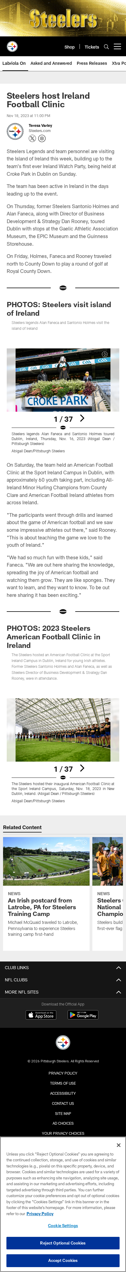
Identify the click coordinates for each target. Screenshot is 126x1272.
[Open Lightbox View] (63, 400)
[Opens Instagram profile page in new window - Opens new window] (42, 138)
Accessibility (63, 1093)
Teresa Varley (40, 125)
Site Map (63, 1113)
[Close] (118, 1145)
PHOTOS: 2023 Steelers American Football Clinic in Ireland (53, 636)
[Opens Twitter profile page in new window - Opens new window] (32, 138)
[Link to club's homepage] (12, 44)
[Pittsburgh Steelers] (63, 1043)
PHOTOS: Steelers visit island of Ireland (59, 308)
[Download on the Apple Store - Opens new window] (41, 1015)
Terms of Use (63, 1083)
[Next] (82, 418)
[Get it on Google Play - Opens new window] (83, 1017)
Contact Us (63, 1103)
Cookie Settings (63, 1225)
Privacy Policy (63, 1073)
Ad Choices (63, 1123)
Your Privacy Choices (63, 1133)
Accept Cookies (63, 1260)
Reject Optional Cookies (63, 1243)
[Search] (106, 46)
